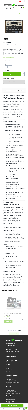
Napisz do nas (9, 369)
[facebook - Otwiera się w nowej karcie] (7, 360)
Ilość (5, 64)
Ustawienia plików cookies (12, 393)
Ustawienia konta (10, 401)
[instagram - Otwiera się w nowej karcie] (11, 360)
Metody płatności (10, 379)
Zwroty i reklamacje (10, 383)
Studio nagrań (18, 13)
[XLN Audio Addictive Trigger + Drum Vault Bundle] (14, 303)
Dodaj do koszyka (12, 74)
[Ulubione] (14, 8)
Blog (7, 372)
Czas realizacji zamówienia (12, 382)
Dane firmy (8, 368)
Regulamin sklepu (10, 390)
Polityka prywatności (11, 391)
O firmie (8, 371)
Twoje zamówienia (10, 399)
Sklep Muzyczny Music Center (7, 13)
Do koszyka (8, 321)
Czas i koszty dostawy (11, 380)
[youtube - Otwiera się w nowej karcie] (16, 360)
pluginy (24, 13)
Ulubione (8, 402)
